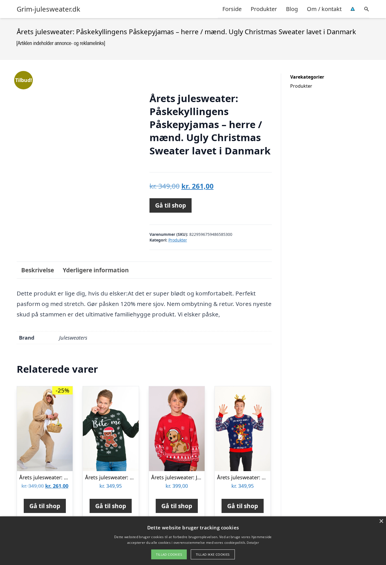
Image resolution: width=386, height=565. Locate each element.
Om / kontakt (324, 9)
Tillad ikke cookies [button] (213, 554)
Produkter (264, 9)
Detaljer (253, 542)
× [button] (381, 521)
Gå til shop (170, 205)
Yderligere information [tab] (96, 270)
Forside (232, 9)
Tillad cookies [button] (169, 554)
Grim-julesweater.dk (48, 9)
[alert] (193, 540)
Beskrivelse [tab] (37, 270)
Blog (292, 9)
